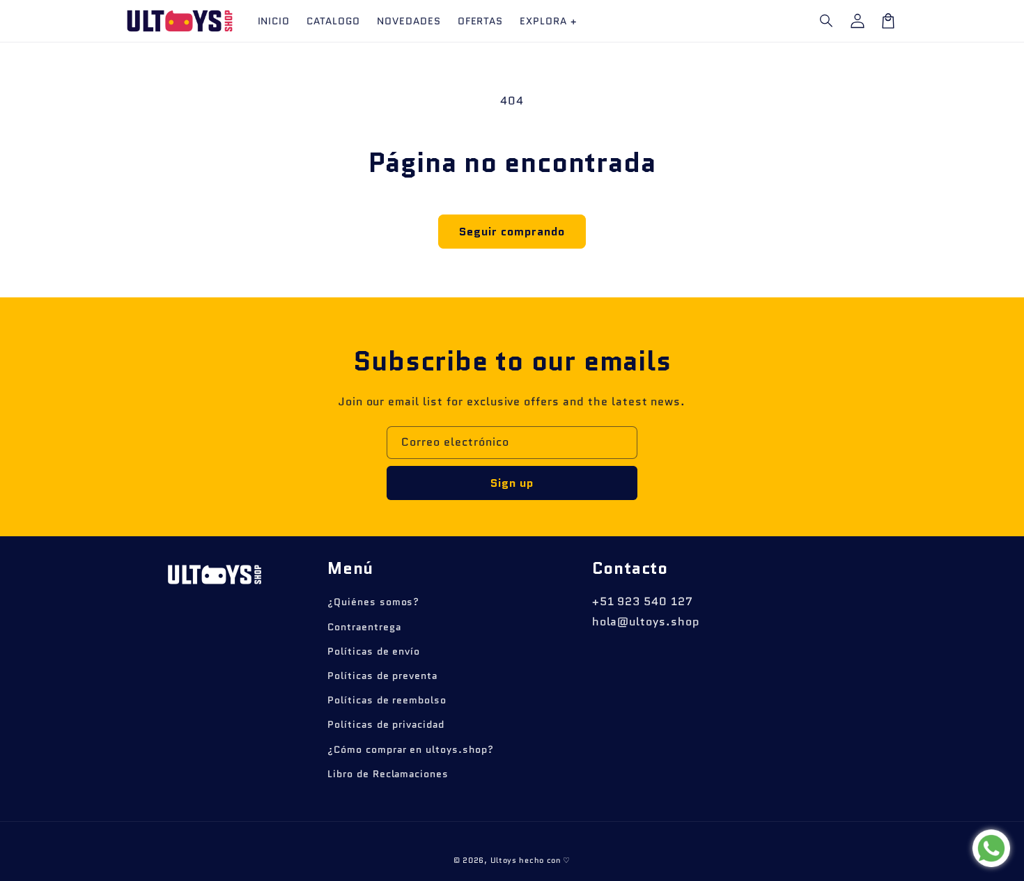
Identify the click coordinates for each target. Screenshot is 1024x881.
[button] (827, 21)
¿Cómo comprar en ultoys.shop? (410, 749)
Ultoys (503, 860)
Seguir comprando (512, 232)
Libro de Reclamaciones (388, 774)
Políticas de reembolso (387, 700)
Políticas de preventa (382, 676)
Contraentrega (364, 627)
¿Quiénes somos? (373, 602)
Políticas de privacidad (385, 724)
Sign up (512, 483)
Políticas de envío (373, 651)
